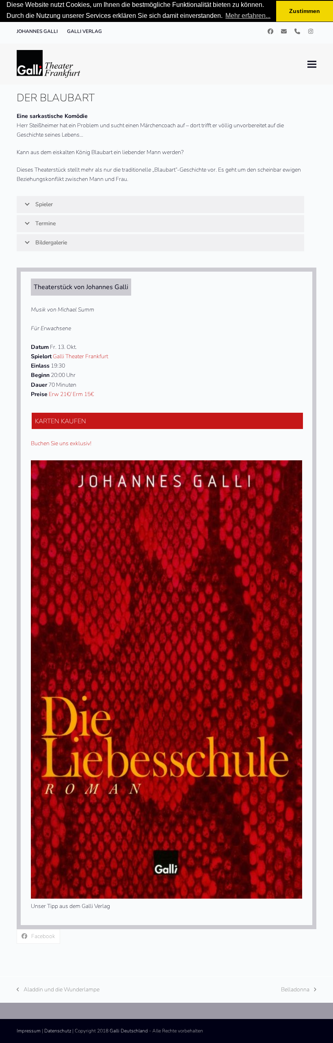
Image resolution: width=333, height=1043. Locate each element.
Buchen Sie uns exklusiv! (61, 443)
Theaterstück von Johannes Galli (81, 287)
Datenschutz (57, 1031)
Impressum (29, 1031)
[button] (311, 64)
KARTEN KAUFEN (60, 421)
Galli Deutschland (129, 1031)
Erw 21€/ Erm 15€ (71, 394)
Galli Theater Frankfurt (80, 356)
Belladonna (295, 990)
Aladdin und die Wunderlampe (58, 990)
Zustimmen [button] (304, 11)
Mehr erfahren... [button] (247, 15)
